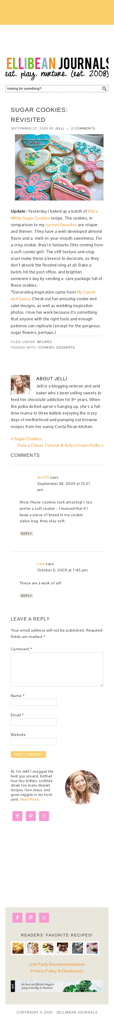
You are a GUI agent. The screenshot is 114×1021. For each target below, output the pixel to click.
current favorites (61, 224)
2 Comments (83, 128)
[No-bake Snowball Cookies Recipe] (77, 948)
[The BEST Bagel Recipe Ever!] (32, 948)
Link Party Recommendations (57, 964)
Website (18, 734)
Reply (26, 533)
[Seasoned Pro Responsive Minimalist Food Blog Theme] (57, 990)
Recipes (44, 342)
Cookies (46, 347)
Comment (21, 649)
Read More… (30, 799)
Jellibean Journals (57, 53)
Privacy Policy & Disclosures (57, 970)
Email (17, 715)
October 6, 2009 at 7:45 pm (62, 570)
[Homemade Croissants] (18, 948)
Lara (41, 563)
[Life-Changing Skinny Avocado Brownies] (47, 948)
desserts (65, 347)
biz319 (43, 477)
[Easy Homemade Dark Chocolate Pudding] (92, 948)
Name (18, 695)
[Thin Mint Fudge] (62, 948)
